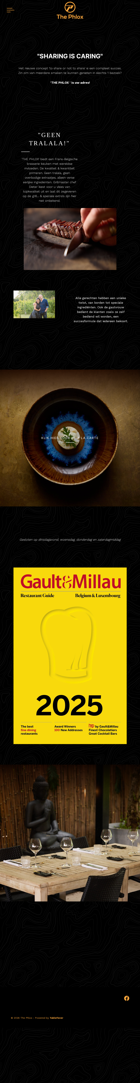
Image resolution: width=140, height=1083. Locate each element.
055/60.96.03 (60, 959)
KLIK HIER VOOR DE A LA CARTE (70, 438)
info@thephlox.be (83, 959)
